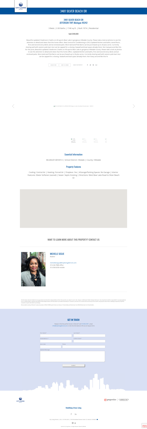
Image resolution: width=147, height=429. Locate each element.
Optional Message (45, 349)
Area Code (43, 344)
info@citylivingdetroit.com (60, 326)
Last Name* (77, 333)
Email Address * (44, 338)
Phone (64, 344)
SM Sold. (84, 426)
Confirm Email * (78, 338)
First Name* (43, 333)
